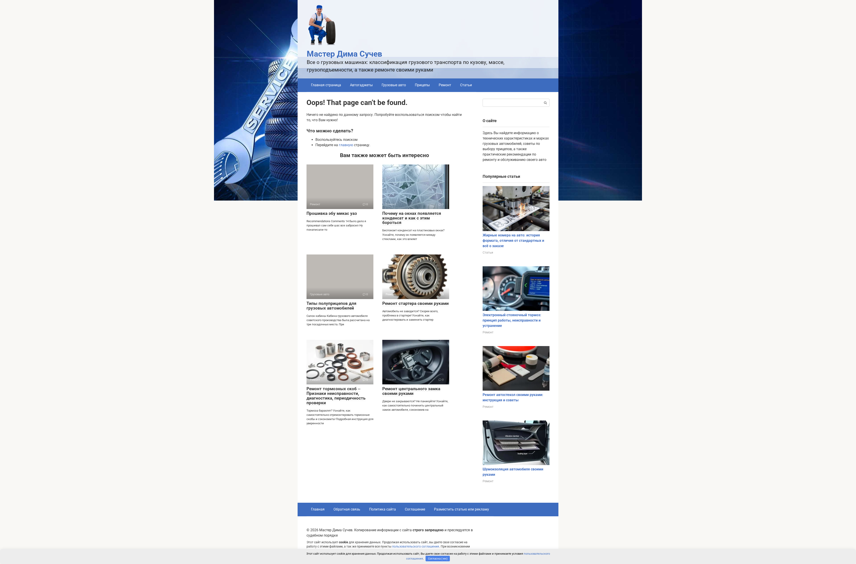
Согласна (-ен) (438, 558)
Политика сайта (382, 509)
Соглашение (415, 509)
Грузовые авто (394, 85)
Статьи (466, 85)
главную (346, 145)
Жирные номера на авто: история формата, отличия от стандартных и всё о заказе (513, 240)
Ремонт (445, 85)
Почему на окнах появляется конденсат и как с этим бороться (411, 218)
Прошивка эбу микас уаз (332, 213)
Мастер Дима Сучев (344, 54)
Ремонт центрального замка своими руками (411, 391)
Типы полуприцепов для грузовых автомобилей (331, 306)
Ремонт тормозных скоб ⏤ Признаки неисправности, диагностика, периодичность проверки (336, 395)
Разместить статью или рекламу (461, 509)
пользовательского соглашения (415, 546)
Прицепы (422, 85)
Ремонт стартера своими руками (415, 303)
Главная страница (326, 85)
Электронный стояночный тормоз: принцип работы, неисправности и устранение (512, 320)
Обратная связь (346, 509)
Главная (318, 509)
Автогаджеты (361, 85)
